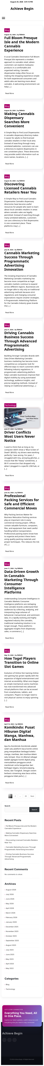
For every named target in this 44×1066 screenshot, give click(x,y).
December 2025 (12, 927)
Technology (10, 405)
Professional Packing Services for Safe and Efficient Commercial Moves (21, 501)
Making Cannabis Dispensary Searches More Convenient (19, 119)
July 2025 (10, 950)
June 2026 (10, 899)
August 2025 (11, 945)
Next (32, 796)
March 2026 (10, 913)
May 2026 (10, 904)
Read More (9, 93)
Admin (22, 34)
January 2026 (11, 922)
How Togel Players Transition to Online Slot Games (21, 662)
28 (26, 796)
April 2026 (10, 908)
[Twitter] (9, 1040)
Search (7, 806)
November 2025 (12, 931)
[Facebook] (4, 1040)
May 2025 (10, 959)
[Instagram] (14, 1040)
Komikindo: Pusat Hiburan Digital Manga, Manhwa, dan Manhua (19, 733)
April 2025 (10, 964)
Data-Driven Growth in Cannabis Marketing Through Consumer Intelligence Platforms (21, 581)
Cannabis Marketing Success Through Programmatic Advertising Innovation (21, 261)
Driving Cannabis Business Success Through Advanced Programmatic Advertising (20, 341)
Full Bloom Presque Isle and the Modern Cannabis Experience (21, 43)
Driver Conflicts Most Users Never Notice (19, 436)
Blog (7, 30)
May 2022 (10, 968)
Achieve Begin (22, 8)
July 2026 (10, 894)
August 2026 (11, 890)
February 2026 (11, 917)
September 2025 (12, 941)
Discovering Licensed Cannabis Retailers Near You (20, 188)
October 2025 (11, 936)
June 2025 (10, 954)
